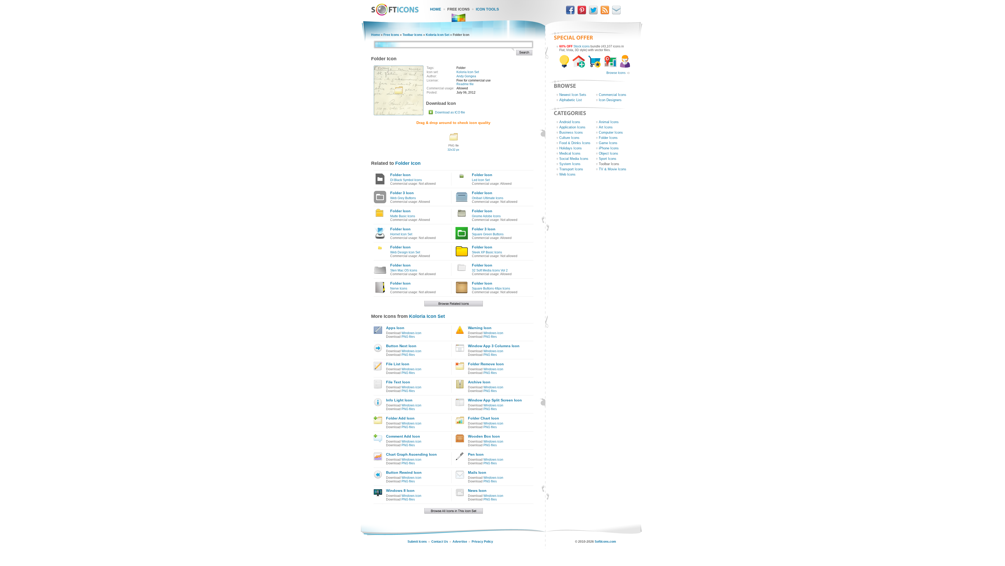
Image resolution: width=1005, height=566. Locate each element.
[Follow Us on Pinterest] (582, 13)
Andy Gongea (466, 76)
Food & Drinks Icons (574, 143)
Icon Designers (610, 100)
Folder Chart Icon (483, 418)
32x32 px (453, 149)
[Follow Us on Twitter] (593, 13)
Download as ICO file (450, 112)
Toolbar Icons (412, 35)
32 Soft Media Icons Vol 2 (490, 270)
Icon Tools (487, 9)
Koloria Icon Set (437, 35)
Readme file (465, 84)
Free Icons (458, 9)
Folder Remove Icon (486, 364)
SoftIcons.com (605, 541)
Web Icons (567, 174)
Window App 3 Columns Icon (494, 346)
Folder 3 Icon (402, 193)
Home (435, 9)
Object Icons (608, 153)
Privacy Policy (482, 541)
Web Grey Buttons (403, 198)
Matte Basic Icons (402, 216)
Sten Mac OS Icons (403, 270)
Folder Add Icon (400, 418)
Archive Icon (479, 382)
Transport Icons (571, 169)
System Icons (569, 164)
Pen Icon (476, 454)
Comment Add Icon (403, 436)
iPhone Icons (609, 148)
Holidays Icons (570, 148)
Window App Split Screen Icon (495, 400)
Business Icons (571, 132)
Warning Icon (480, 328)
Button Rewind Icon (404, 472)
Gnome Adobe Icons (486, 216)
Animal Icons (609, 122)
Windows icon (411, 333)
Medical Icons (569, 153)
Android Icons (569, 122)
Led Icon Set (481, 180)
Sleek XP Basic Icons (487, 252)
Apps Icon (395, 328)
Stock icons (581, 46)
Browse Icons (616, 73)
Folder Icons (608, 138)
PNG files (408, 337)
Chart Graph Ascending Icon (411, 454)
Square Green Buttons (488, 234)
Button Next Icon (401, 346)
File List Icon (397, 364)
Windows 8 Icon (400, 490)
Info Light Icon (399, 400)
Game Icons (608, 143)
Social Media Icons (573, 159)
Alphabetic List (570, 100)
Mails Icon (477, 472)
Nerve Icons (398, 288)
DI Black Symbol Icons (406, 180)
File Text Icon (398, 382)
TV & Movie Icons (612, 169)
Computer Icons (611, 132)
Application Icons (572, 127)
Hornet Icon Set (401, 234)
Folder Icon (408, 163)
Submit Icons (417, 541)
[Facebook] (570, 13)
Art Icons (606, 127)
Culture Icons (569, 138)
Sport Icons (607, 159)
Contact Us (439, 541)
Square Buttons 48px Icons (491, 288)
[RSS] (605, 13)
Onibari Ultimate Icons (487, 198)
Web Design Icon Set (405, 252)
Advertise (460, 541)
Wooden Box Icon (484, 436)
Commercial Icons (612, 95)
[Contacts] (616, 13)
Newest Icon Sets (572, 95)
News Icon (477, 490)
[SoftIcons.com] (395, 14)
